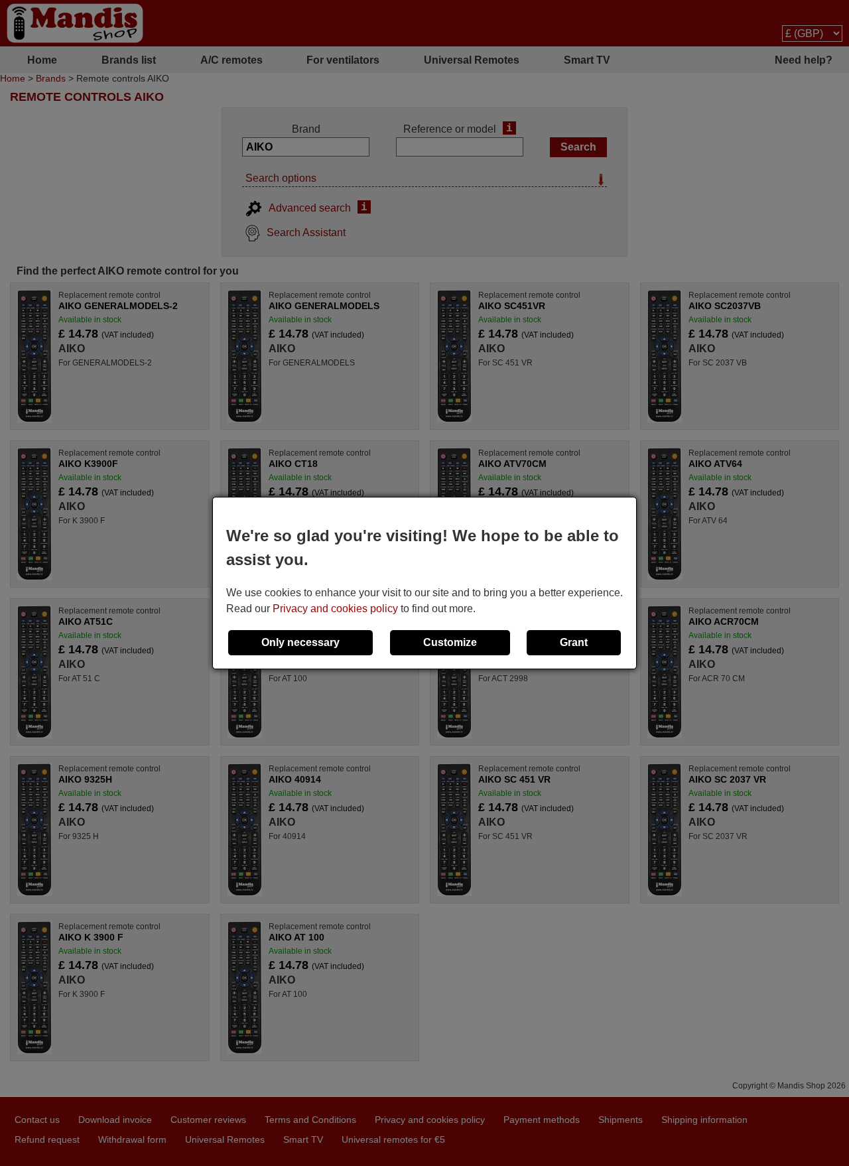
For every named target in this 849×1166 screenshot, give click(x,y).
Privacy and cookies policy (335, 608)
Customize (450, 642)
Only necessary (300, 642)
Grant (574, 642)
